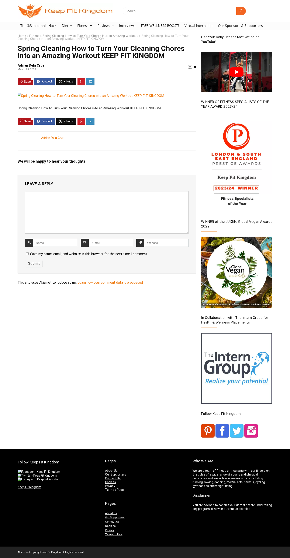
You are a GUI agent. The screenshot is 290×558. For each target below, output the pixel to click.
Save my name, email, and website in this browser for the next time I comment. (89, 254)
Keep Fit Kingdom (29, 487)
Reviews (103, 25)
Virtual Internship (198, 25)
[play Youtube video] (236, 72)
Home (22, 36)
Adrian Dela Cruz (31, 65)
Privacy (110, 486)
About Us (111, 470)
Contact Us (113, 478)
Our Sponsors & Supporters (240, 25)
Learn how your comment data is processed (110, 282)
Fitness (83, 25)
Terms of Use (114, 489)
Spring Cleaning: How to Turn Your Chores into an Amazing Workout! (90, 36)
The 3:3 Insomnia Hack (38, 25)
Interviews (127, 25)
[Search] (241, 11)
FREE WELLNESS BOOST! (160, 25)
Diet (65, 25)
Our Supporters (115, 474)
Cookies (110, 482)
